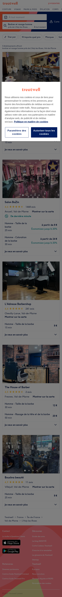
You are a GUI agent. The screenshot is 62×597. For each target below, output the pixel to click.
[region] (31, 111)
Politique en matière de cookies (31, 122)
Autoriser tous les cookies (44, 132)
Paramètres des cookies (16, 132)
